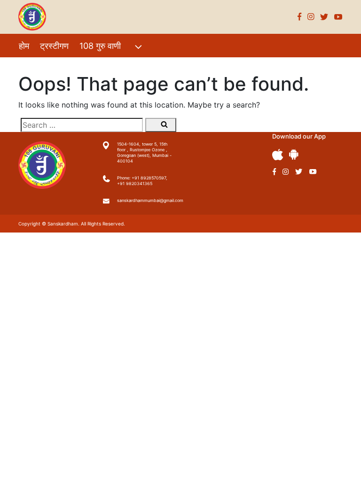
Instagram (310, 17)
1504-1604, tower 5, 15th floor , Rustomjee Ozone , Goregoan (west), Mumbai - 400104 (144, 152)
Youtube (338, 17)
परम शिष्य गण (143, 66)
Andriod (293, 154)
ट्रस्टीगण (54, 46)
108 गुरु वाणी (100, 46)
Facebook (300, 17)
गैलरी (104, 66)
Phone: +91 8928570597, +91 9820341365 (142, 180)
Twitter (324, 17)
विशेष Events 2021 (52, 66)
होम (24, 46)
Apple (277, 155)
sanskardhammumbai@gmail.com (145, 200)
